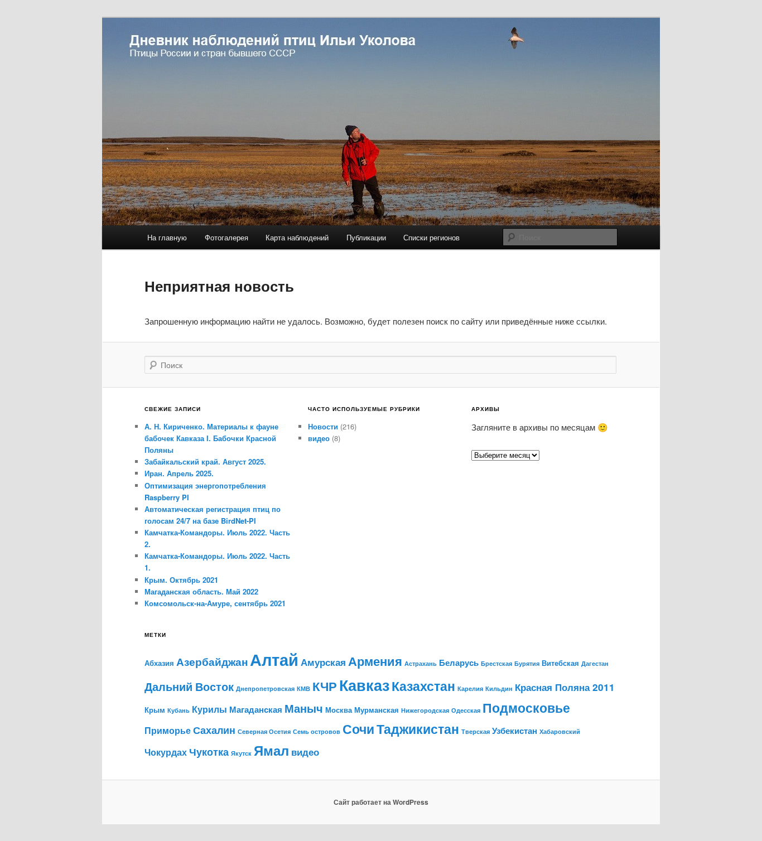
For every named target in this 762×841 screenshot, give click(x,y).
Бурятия (526, 663)
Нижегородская (425, 710)
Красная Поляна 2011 (565, 687)
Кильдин (499, 688)
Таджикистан (418, 729)
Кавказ (364, 684)
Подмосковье (526, 707)
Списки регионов (431, 237)
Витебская (560, 663)
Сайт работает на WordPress (381, 802)
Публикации (366, 237)
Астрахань (420, 663)
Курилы (209, 709)
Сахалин (214, 729)
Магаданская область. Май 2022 (201, 591)
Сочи (358, 728)
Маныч (303, 708)
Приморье (167, 730)
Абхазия (159, 663)
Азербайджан (212, 661)
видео (319, 438)
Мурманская (376, 709)
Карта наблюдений (297, 237)
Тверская (475, 731)
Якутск (241, 753)
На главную (167, 237)
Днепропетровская (265, 688)
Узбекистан (514, 730)
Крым (154, 709)
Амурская (323, 662)
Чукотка (209, 751)
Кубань (178, 710)
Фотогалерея (226, 237)
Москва (338, 709)
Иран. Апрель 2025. (179, 473)
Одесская (465, 710)
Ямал (271, 750)
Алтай (274, 659)
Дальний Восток (189, 686)
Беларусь (459, 662)
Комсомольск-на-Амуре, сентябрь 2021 (215, 603)
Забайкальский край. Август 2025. (205, 461)
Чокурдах (165, 752)
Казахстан (423, 685)
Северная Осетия (264, 731)
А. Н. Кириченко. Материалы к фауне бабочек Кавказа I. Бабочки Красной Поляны (211, 438)
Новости (323, 426)
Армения (375, 661)
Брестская (496, 663)
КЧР (324, 686)
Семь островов (316, 731)
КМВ (303, 688)
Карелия (470, 688)
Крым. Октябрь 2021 (181, 579)
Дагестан (595, 663)
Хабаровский (559, 731)
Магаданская (255, 709)
